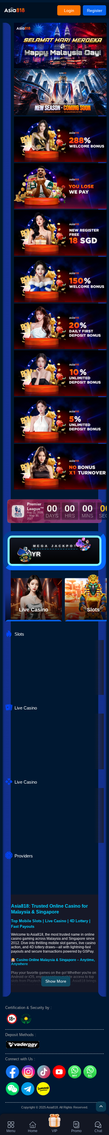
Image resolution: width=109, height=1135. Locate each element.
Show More (55, 981)
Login (69, 10)
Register (94, 10)
